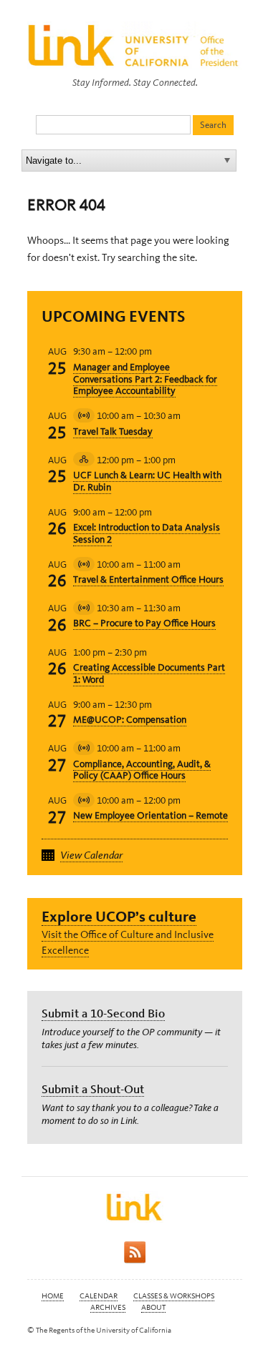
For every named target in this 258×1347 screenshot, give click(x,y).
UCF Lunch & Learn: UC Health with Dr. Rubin (147, 481)
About (153, 1307)
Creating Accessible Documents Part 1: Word (149, 673)
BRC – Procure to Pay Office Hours (144, 623)
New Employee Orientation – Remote (150, 815)
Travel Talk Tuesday (113, 431)
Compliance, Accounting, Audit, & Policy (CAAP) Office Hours (142, 770)
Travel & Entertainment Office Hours (148, 579)
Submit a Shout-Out (93, 1089)
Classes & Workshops (173, 1296)
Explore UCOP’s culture (119, 916)
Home (53, 1296)
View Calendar (91, 855)
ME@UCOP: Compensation (129, 720)
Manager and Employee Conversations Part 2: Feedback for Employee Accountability (145, 379)
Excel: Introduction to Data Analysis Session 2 (146, 533)
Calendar (99, 1296)
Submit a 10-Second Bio (103, 1013)
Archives (107, 1307)
